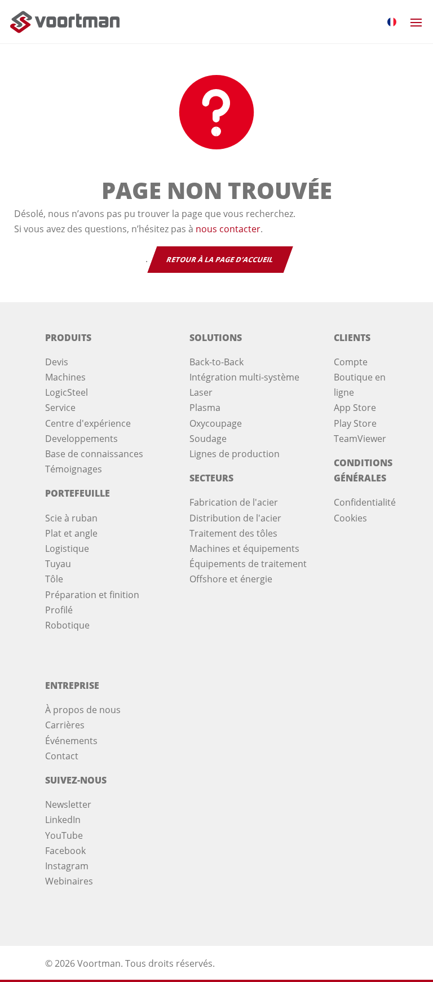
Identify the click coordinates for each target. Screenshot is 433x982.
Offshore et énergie (230, 579)
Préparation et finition (92, 595)
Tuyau (58, 564)
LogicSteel (66, 392)
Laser (201, 392)
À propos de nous (83, 710)
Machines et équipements (244, 548)
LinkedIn (63, 819)
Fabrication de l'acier (233, 502)
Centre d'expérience (88, 423)
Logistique (67, 548)
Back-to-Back (216, 362)
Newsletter (68, 804)
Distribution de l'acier (235, 518)
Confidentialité (365, 502)
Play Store (355, 423)
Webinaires (69, 881)
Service (60, 407)
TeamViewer (360, 438)
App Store (355, 407)
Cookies (350, 518)
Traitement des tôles (233, 533)
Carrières (65, 725)
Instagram (67, 866)
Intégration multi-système (244, 377)
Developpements (81, 438)
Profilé (59, 610)
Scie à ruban (71, 518)
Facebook (65, 850)
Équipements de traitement (248, 564)
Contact (61, 756)
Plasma (204, 407)
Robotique (67, 625)
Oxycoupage (215, 423)
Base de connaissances (94, 454)
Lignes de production (234, 454)
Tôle (54, 579)
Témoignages (73, 469)
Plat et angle (71, 533)
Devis (56, 362)
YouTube (64, 835)
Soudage (208, 438)
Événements (71, 741)
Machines (65, 377)
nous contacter (228, 229)
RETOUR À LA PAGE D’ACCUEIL (220, 259)
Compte (351, 362)
